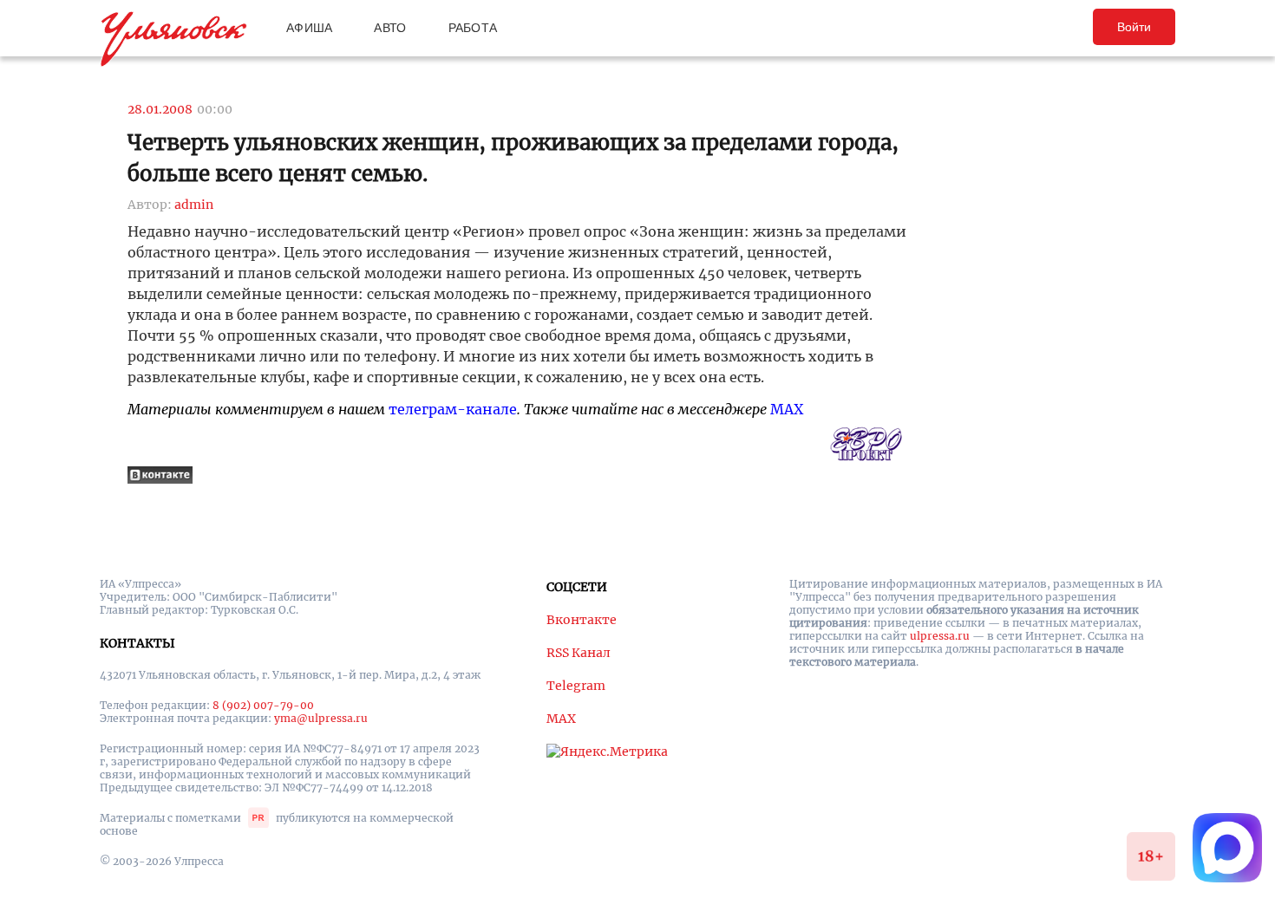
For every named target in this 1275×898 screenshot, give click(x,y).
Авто (390, 28)
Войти (1134, 27)
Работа (473, 28)
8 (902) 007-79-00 (263, 705)
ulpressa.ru (940, 635)
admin (193, 204)
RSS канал (578, 652)
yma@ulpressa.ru (321, 718)
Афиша (309, 28)
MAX (786, 409)
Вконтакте (581, 620)
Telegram (575, 685)
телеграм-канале (453, 409)
